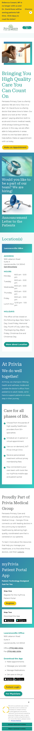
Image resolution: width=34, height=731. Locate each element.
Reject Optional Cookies (17, 728)
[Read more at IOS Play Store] (9, 620)
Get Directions (10, 267)
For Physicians (13, 694)
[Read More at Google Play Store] (19, 679)
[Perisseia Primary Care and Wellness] (10, 27)
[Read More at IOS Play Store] (9, 679)
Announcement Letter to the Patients (14, 221)
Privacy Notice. (16, 720)
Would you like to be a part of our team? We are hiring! (16, 185)
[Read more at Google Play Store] (21, 620)
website (20, 552)
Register (10, 603)
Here (14, 16)
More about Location (16, 344)
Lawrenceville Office (13, 248)
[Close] (29, 702)
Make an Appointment (15, 147)
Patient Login (12, 687)
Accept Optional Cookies (17, 724)
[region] (17, 715)
